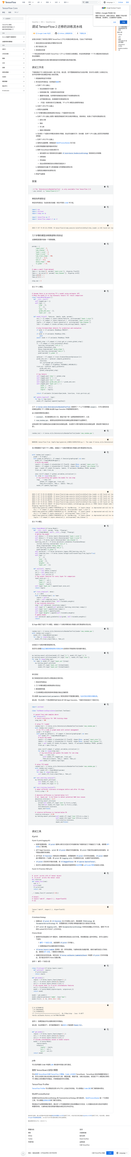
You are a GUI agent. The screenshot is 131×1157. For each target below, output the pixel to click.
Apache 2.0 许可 (87, 1115)
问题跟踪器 (83, 1132)
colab (66, 203)
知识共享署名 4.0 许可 (58, 1115)
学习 (29, 2)
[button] (11, 37)
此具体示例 (46, 1100)
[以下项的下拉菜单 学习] (33, 2)
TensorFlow (35, 22)
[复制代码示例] (107, 186)
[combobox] (91, 2)
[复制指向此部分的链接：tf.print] (40, 837)
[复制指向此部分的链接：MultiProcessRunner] (52, 1094)
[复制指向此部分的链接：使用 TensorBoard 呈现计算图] (60, 1070)
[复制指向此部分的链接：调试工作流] (45, 67)
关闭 (114, 22)
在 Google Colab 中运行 (43, 33)
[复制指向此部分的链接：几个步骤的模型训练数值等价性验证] (65, 236)
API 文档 (47, 952)
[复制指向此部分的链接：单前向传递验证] (47, 199)
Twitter (30, 1139)
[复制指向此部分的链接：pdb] (37, 1061)
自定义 (65, 1025)
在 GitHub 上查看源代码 (65, 33)
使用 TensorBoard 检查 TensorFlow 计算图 (49, 1074)
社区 (56, 2)
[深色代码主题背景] (104, 186)
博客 (29, 1132)
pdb (52, 1065)
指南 (9, 12)
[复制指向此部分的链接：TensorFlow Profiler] (51, 1084)
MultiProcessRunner (63, 143)
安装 (23, 2)
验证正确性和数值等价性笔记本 (52, 649)
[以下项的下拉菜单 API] (42, 2)
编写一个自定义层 (46, 943)
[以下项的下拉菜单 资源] (51, 2)
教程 (3, 12)
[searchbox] (12, 18)
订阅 (110, 1153)
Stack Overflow (84, 1139)
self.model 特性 (89, 865)
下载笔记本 (82, 33)
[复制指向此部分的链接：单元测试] (40, 674)
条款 (29, 1153)
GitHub (120, 2)
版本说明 (82, 1136)
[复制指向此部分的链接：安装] (38, 181)
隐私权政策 (36, 1153)
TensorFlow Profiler (38, 1088)
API (38, 2)
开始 (123, 22)
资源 (47, 2)
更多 (65, 2)
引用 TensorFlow (85, 1145)
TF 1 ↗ (16, 12)
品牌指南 (82, 1142)
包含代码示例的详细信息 (88, 696)
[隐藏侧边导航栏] (23, 1153)
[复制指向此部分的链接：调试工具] (43, 831)
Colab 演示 (87, 1088)
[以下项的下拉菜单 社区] (60, 2)
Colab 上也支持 (70, 1074)
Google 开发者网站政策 (34, 1117)
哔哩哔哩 (30, 1142)
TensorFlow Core (9, 8)
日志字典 (79, 865)
